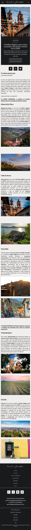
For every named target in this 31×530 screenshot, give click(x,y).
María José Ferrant (9, 73)
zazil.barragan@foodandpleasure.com (15, 500)
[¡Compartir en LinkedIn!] (15, 69)
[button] (2, 2)
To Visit (15, 473)
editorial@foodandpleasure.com (15, 504)
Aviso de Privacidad (15, 509)
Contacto (15, 517)
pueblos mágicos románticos (15, 61)
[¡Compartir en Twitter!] (20, 69)
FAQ (15, 522)
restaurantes (10, 417)
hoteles (3, 415)
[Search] (28, 2)
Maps (15, 485)
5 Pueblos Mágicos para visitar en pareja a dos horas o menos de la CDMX (15, 47)
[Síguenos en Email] (17, 492)
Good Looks (15, 478)
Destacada (15, 40)
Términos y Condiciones (15, 512)
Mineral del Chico (6, 108)
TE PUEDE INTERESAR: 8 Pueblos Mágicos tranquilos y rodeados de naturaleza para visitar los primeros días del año (15, 327)
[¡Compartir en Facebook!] (10, 69)
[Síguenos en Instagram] (13, 492)
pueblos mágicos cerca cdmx (15, 59)
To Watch (15, 483)
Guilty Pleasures (15, 475)
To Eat (15, 470)
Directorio (15, 519)
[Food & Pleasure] (15, 2)
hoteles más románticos (22, 189)
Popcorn (15, 480)
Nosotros (15, 514)
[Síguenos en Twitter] (22, 492)
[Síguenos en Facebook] (8, 492)
